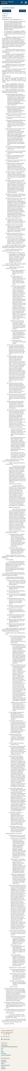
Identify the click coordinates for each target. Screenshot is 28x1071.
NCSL (2, 1051)
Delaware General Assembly (7, 2)
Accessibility (3, 1060)
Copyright (3, 1066)
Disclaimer (3, 1068)
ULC (2, 1050)
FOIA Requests (4, 1045)
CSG (2, 1048)
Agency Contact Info (5, 1065)
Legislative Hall (6, 1039)
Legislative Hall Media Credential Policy (9, 1046)
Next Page (22, 10)
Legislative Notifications (6, 1055)
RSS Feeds (3, 1053)
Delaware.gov (4, 1061)
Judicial (2, 1063)
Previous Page (6, 10)
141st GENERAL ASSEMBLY (8, 7)
